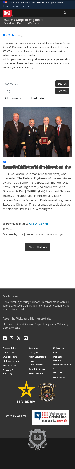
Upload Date (35, 98)
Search (62, 83)
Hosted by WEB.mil (15, 416)
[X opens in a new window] (19, 338)
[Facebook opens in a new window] (5, 338)
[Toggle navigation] (69, 13)
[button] (16, 6)
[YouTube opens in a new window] (26, 338)
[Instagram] (11, 338)
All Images (12, 98)
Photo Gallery (37, 247)
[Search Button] (63, 13)
